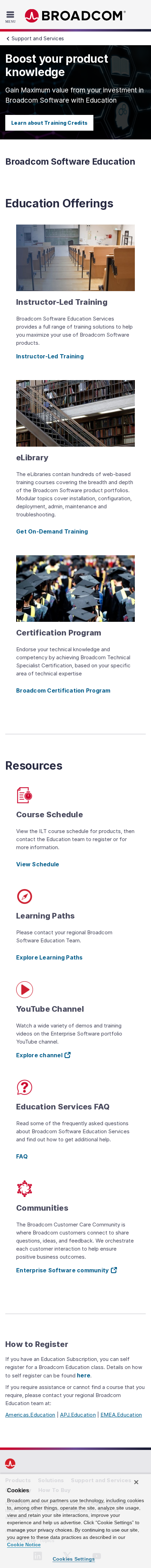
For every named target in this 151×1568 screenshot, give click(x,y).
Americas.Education (30, 1414)
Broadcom (75, 16)
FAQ (22, 1156)
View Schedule (37, 864)
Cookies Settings (74, 1559)
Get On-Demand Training (52, 531)
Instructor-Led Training (50, 356)
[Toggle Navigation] (11, 17)
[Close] (136, 1482)
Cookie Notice (24, 1544)
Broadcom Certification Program (63, 690)
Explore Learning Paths (49, 957)
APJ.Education (78, 1414)
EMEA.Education (121, 1414)
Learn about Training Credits (49, 123)
